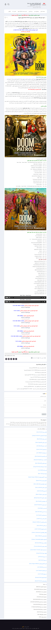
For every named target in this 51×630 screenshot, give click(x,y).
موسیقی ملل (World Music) (41, 612)
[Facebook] (16, 359)
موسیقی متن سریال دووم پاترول (28, 425)
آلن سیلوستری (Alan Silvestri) (41, 501)
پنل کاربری (30, 11)
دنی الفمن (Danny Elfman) (42, 525)
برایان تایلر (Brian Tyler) (42, 473)
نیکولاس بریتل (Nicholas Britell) (41, 543)
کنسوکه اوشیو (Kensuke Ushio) (41, 577)
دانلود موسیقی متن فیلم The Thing (34, 89)
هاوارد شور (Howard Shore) (41, 553)
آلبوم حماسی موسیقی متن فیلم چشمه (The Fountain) (37, 384)
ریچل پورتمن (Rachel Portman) (41, 581)
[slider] (7, 297)
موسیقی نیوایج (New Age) (41, 614)
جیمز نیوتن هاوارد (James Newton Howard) (38, 550)
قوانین (9, 11)
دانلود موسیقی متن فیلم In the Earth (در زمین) (38, 377)
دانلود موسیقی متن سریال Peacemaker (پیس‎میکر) (37, 367)
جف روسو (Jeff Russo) (42, 556)
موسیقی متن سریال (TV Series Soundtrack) (39, 607)
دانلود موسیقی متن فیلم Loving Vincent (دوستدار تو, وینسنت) (35, 381)
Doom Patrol (44, 422)
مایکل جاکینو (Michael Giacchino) (40, 498)
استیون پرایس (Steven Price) (41, 480)
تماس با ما (14, 11)
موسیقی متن (36, 11)
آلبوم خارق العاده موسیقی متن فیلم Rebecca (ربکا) (38, 379)
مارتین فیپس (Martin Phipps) (41, 494)
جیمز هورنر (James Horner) (41, 449)
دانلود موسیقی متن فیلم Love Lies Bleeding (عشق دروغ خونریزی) (35, 370)
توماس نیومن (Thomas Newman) (40, 546)
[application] (25, 297)
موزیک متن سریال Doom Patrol (38, 425)
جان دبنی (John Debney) (42, 567)
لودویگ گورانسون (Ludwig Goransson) (39, 435)
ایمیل (45, 400)
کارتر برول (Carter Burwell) (42, 491)
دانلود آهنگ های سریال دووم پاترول (28, 422)
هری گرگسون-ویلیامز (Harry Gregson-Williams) (38, 563)
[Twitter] (9, 359)
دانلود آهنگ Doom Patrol (38, 422)
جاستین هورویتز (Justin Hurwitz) (41, 529)
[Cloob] (6, 359)
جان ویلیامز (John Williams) (41, 453)
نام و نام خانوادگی (43, 396)
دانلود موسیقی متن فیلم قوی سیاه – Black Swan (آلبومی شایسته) (35, 386)
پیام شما (44, 405)
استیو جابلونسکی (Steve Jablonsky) (40, 484)
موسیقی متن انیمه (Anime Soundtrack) (39, 599)
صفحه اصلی (42, 11)
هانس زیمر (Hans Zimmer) (42, 432)
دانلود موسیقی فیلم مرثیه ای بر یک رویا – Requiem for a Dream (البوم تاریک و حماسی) (31, 388)
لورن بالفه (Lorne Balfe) (42, 470)
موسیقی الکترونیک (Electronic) (41, 586)
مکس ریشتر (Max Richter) (42, 439)
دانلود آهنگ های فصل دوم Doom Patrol (16, 422)
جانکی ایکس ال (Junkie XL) (42, 518)
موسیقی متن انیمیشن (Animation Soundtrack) (38, 602)
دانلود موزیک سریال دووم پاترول (26, 423)
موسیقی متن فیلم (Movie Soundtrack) (40, 609)
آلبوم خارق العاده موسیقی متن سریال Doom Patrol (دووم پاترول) (31, 17)
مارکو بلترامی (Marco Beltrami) (41, 536)
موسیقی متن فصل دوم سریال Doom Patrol (16, 425)
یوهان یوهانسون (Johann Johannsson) (39, 532)
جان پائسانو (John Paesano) (41, 570)
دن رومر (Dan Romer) (43, 560)
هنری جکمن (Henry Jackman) (41, 487)
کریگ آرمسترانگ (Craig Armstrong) (40, 466)
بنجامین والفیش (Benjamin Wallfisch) (40, 522)
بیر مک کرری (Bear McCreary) (41, 511)
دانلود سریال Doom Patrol (42, 423)
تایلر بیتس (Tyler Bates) (42, 508)
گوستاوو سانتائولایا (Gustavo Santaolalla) (39, 539)
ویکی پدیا (38, 159)
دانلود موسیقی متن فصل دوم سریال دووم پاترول (13, 423)
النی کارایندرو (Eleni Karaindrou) (41, 456)
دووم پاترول (44, 425)
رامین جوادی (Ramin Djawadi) (41, 442)
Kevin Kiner (32, 23)
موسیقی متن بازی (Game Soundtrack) (39, 604)
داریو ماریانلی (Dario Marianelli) (41, 463)
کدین (23, 626)
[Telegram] (11, 359)
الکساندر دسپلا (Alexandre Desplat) (40, 460)
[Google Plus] (14, 359)
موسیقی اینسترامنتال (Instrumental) (40, 589)
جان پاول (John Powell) (42, 574)
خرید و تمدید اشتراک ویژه (22, 11)
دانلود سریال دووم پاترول (34, 423)
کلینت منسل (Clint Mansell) (42, 446)
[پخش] (44, 297)
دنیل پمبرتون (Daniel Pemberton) (40, 505)
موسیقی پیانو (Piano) (42, 594)
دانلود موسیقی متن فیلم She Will (40, 372)
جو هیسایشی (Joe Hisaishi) (41, 515)
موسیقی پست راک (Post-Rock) (41, 591)
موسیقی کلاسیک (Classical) (41, 597)
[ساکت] (9, 297)
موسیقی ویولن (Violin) (42, 617)
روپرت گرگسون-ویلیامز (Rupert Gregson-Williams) (37, 477)
